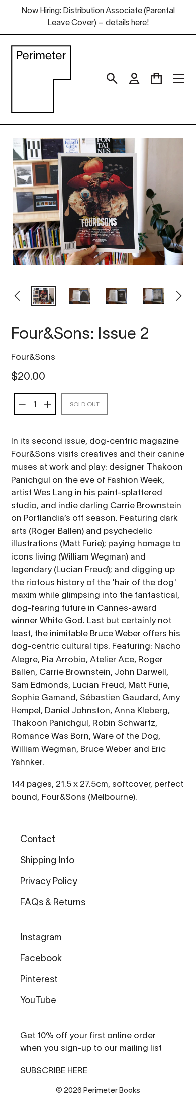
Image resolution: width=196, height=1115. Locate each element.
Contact (37, 839)
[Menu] (178, 79)
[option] (43, 296)
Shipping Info (47, 861)
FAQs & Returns (52, 903)
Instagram (40, 938)
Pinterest (39, 980)
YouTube (38, 1001)
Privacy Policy (48, 882)
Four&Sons (33, 357)
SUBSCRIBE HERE (53, 1071)
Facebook (41, 959)
